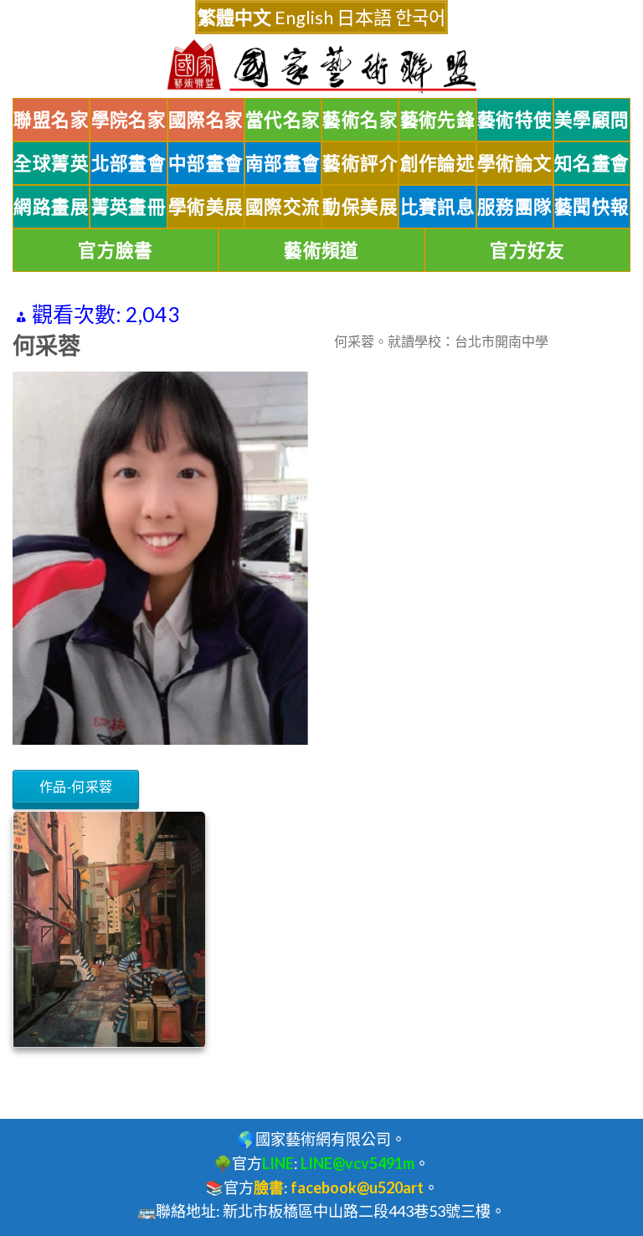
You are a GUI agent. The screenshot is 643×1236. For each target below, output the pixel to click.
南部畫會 (283, 163)
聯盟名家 (51, 120)
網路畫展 (51, 207)
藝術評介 (360, 163)
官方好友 (527, 250)
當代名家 (283, 120)
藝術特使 (515, 120)
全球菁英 (51, 163)
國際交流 (283, 207)
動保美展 (360, 207)
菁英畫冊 (129, 207)
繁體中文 (234, 17)
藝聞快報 (592, 207)
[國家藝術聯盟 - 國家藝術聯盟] (321, 66)
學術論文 (515, 163)
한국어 (420, 17)
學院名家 (129, 120)
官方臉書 (115, 250)
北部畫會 (129, 163)
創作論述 (438, 163)
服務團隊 (515, 207)
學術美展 (206, 207)
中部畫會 (206, 163)
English (304, 17)
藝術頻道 (321, 250)
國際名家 (206, 120)
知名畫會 (592, 163)
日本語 (364, 17)
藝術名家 (360, 120)
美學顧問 (592, 120)
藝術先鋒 (438, 120)
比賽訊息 (438, 207)
